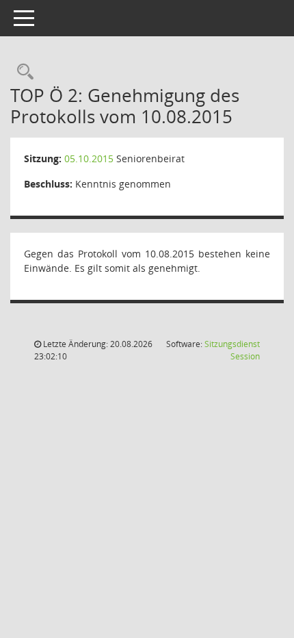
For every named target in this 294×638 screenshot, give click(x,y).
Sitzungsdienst (232, 350)
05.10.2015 (88, 158)
